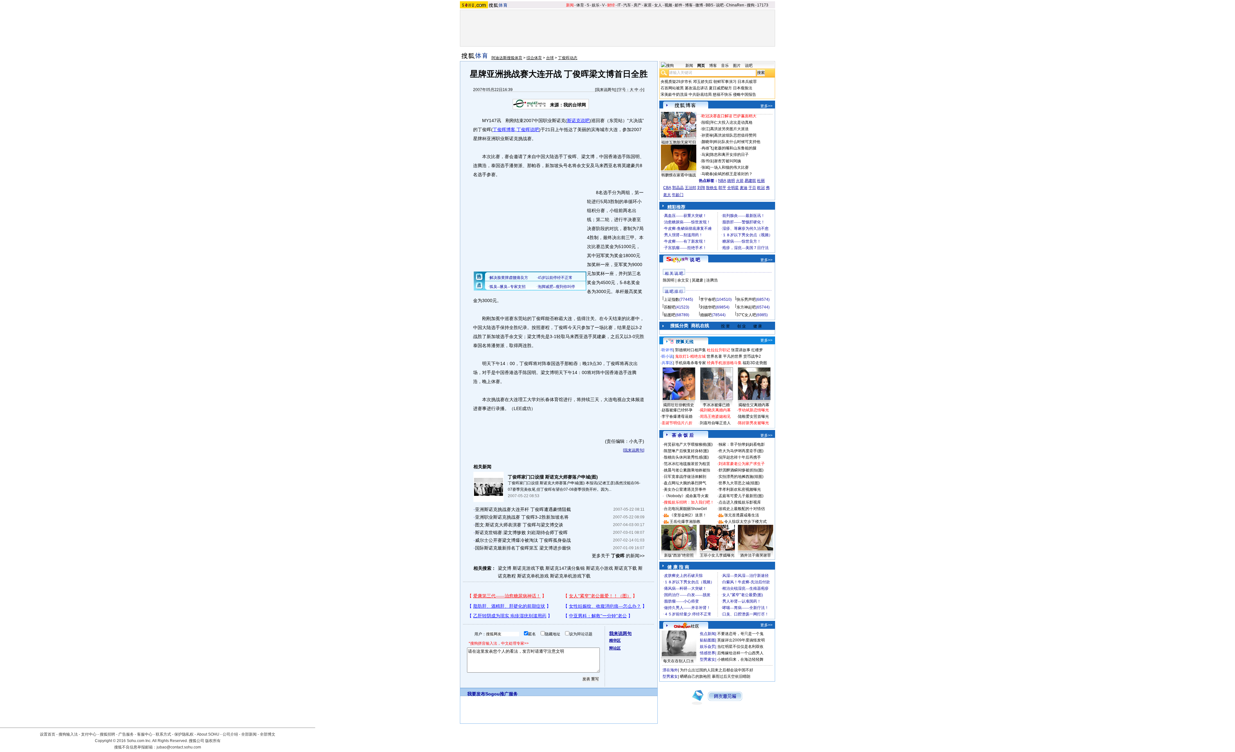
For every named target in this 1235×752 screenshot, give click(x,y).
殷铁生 (712, 187)
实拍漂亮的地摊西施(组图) (741, 476)
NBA (722, 180)
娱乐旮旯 (707, 646)
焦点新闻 (707, 633)
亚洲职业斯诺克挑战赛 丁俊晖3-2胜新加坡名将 (522, 517)
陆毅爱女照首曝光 (753, 416)
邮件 (678, 5)
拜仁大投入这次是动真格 (731, 122)
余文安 (683, 280)
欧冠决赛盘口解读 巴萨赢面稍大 (728, 116)
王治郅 (690, 187)
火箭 (740, 180)
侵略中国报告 (744, 94)
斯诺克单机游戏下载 (570, 575)
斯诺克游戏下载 (528, 568)
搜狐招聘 (107, 734)
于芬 (752, 187)
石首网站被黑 (672, 88)
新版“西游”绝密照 (679, 555)
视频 (668, 5)
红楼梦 (757, 350)
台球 (550, 58)
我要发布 (476, 693)
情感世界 (707, 653)
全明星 (733, 187)
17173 (762, 5)
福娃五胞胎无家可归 (678, 142)
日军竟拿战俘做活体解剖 (685, 476)
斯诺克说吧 (578, 120)
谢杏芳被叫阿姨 (727, 161)
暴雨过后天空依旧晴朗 (731, 676)
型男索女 (707, 659)
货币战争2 (752, 356)
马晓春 (707, 174)
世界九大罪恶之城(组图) (739, 483)
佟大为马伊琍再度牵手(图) (741, 451)
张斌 (705, 167)
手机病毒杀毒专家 (690, 363)
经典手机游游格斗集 (724, 363)
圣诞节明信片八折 (677, 423)
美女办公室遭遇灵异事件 (685, 489)
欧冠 (761, 187)
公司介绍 (230, 734)
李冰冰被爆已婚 (716, 405)
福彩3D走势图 (755, 363)
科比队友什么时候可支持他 (737, 141)
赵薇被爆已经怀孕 (677, 410)
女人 (658, 5)
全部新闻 (249, 734)
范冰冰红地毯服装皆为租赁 (687, 463)
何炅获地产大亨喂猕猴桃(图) (688, 444)
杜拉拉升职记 (718, 350)
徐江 (705, 129)
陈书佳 (707, 161)
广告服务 (126, 734)
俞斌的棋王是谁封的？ (733, 174)
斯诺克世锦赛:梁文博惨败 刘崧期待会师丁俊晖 (521, 532)
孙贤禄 (707, 135)
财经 (611, 5)
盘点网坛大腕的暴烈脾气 (685, 483)
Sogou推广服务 (501, 693)
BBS (709, 5)
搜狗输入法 (68, 734)
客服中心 (144, 734)
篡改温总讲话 (696, 88)
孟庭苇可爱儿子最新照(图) (741, 496)
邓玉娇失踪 (702, 81)
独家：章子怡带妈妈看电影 (741, 444)
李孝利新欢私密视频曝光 (739, 489)
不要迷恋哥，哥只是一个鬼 (740, 633)
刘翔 (701, 187)
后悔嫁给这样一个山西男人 (740, 653)
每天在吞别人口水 (678, 661)
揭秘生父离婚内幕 (753, 405)
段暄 (705, 122)
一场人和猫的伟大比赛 (729, 167)
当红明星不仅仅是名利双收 (740, 646)
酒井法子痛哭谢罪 (755, 555)
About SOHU (208, 734)
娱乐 (595, 5)
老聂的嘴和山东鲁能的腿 (735, 148)
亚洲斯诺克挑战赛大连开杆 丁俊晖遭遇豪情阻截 (523, 509)
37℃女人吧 (746, 315)
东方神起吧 (746, 307)
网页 (701, 65)
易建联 (750, 180)
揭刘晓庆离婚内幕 (715, 410)
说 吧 (695, 259)
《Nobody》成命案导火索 (686, 496)
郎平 (722, 187)
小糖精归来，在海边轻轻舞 (740, 659)
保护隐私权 (184, 734)
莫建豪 (697, 280)
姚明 (731, 180)
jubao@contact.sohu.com (179, 747)
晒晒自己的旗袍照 (695, 676)
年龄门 (677, 194)
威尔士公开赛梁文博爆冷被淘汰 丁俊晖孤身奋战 (523, 540)
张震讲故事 (740, 350)
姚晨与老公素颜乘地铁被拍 (687, 470)
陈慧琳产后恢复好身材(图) (686, 451)
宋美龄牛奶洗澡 (674, 94)
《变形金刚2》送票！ (688, 515)
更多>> (766, 106)
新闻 (570, 5)
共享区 (667, 363)
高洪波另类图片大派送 (729, 129)
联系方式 (163, 734)
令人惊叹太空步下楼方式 (745, 521)
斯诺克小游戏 (599, 568)
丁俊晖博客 (504, 129)
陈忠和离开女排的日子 (729, 154)
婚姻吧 (706, 315)
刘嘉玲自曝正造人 (715, 423)
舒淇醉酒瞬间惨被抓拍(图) (741, 470)
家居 (648, 5)
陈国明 (668, 280)
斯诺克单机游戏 (533, 575)
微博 (699, 5)
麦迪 (743, 187)
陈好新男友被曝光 (753, 423)
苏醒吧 (669, 307)
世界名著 (714, 356)
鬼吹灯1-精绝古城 (690, 356)
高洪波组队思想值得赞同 (735, 135)
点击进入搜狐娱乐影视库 (739, 502)
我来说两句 (605, 89)
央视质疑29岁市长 (676, 81)
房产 (637, 5)
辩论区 (615, 648)
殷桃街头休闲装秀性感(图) (686, 457)
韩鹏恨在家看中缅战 (678, 175)
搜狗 (751, 5)
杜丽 (761, 180)
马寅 (705, 154)
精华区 (615, 640)
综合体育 (534, 58)
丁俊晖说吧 (528, 129)
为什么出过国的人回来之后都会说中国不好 (716, 670)
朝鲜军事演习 (724, 81)
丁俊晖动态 (567, 58)
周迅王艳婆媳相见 (715, 416)
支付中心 (88, 734)
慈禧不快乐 (722, 94)
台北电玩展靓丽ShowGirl (685, 508)
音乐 (725, 65)
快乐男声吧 (746, 299)
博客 (689, 5)
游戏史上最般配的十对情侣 (741, 508)
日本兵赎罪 (747, 81)
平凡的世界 (732, 356)
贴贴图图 (707, 640)
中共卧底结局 (700, 94)
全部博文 (267, 734)
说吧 (720, 5)
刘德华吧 (708, 307)
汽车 (627, 5)
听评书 (667, 350)
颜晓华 (707, 141)
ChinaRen (735, 5)
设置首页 (47, 734)
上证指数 (671, 299)
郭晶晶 (678, 187)
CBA (667, 187)
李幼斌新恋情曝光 (753, 410)
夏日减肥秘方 (720, 88)
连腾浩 (712, 280)
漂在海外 (670, 670)
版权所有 (213, 741)
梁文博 (504, 568)
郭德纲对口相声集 (690, 350)
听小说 (667, 356)
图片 (737, 65)
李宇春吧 (708, 299)
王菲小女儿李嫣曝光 (717, 555)
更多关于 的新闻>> (618, 555)
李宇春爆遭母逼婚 (677, 416)
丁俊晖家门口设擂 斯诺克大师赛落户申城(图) (553, 476)
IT (619, 5)
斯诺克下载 (625, 568)
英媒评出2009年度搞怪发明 (741, 640)
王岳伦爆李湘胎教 (685, 521)
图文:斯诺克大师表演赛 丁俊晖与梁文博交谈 (519, 524)
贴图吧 (669, 315)
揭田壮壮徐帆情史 (678, 405)
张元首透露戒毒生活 (741, 515)
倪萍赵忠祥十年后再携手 (739, 457)
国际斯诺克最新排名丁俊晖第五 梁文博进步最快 (523, 548)
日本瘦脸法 (742, 88)
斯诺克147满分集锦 (565, 568)
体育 (580, 5)
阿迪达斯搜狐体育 (506, 58)
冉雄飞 (707, 148)
